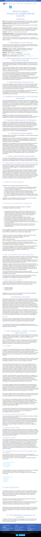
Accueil (29, 527)
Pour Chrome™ (7, 464)
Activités (13, 3)
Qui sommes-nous (31, 528)
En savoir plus (22, 535)
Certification (20, 3)
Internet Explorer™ (8, 477)
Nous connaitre (28, 3)
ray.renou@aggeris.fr (24, 50)
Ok (17, 535)
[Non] (39, 534)
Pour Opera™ (7, 466)
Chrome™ (6, 479)
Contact (35, 3)
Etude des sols (30, 530)
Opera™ (5, 481)
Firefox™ (6, 480)
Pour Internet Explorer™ (9, 462)
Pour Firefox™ (7, 465)
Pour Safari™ (6, 463)
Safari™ (5, 478)
